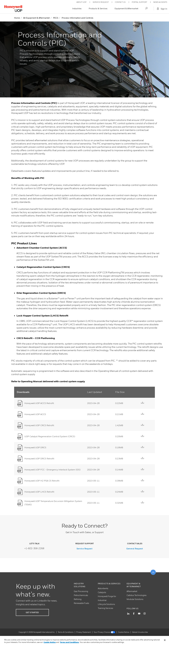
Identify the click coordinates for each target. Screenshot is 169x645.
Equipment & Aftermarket (126, 8)
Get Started (32, 612)
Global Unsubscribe (140, 632)
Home (17, 18)
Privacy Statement (83, 632)
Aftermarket (132, 591)
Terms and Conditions (69, 642)
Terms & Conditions (66, 632)
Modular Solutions (135, 599)
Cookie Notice (123, 632)
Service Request (85, 548)
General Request (134, 548)
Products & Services (98, 8)
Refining (77, 599)
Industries (77, 8)
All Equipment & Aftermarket (36, 18)
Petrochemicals (81, 595)
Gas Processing (81, 591)
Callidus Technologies (137, 595)
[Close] (165, 640)
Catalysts (102, 592)
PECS (55, 18)
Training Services (105, 608)
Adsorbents (103, 588)
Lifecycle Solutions (106, 604)
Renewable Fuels (81, 603)
